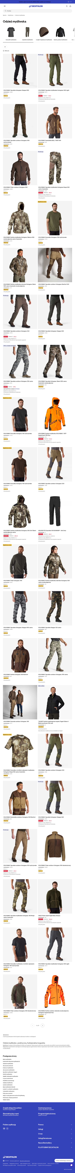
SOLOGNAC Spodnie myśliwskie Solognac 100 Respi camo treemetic (19, 916)
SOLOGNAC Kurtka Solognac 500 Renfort (16, 674)
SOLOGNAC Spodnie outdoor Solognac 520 (16, 331)
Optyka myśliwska (8, 1082)
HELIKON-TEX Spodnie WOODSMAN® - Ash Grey (52, 530)
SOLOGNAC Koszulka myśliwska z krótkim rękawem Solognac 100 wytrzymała (19, 964)
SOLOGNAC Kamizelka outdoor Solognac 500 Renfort (19, 817)
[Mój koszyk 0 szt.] (70, 6)
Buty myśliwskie (7, 1059)
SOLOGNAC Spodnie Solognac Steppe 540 (51, 817)
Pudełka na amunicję (8, 1080)
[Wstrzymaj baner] (68, 2)
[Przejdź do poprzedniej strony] (32, 1025)
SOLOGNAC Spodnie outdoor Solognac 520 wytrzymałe (20, 865)
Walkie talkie (6, 1099)
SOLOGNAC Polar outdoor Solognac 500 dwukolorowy (54, 865)
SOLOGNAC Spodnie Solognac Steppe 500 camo (18, 627)
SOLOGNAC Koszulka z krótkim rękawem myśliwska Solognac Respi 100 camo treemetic (19, 771)
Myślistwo (5, 1045)
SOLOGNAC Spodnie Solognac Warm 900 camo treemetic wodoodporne (52, 382)
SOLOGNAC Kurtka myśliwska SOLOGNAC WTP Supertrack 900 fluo (52, 434)
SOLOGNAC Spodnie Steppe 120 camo (49, 627)
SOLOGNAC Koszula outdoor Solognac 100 (16, 721)
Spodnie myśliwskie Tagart (10, 1072)
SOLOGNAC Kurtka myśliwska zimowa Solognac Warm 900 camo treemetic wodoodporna (20, 285)
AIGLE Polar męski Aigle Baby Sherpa (49, 915)
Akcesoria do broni (8, 1065)
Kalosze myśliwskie (8, 1067)
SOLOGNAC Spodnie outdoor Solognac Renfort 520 (53, 284)
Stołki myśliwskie (7, 1074)
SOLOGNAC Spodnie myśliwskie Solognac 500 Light (53, 90)
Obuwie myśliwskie (8, 1063)
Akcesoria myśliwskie (8, 1070)
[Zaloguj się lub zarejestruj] (67, 6)
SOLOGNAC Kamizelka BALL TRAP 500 (49, 140)
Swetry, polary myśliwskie (60, 39)
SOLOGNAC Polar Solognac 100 (13, 580)
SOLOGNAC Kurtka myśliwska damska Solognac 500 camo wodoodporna (54, 581)
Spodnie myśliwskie (27, 39)
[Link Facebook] (4, 1128)
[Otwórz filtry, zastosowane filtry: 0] (5, 47)
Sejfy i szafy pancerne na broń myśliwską (14, 1095)
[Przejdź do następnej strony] (42, 1025)
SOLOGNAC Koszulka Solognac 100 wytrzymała (52, 237)
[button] (50, 97)
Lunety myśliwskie (7, 1084)
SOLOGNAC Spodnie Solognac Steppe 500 (16, 90)
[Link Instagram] (7, 1128)
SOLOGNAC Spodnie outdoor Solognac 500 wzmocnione (17, 141)
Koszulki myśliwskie (11, 39)
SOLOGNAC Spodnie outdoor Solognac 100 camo (18, 381)
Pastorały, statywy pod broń (10, 1097)
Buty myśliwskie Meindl (9, 1087)
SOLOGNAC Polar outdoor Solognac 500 (15, 187)
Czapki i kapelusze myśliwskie (44, 39)
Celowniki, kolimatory (8, 1091)
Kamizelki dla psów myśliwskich (11, 1061)
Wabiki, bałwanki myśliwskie (10, 1076)
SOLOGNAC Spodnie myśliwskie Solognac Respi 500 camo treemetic (54, 188)
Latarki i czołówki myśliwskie (10, 1089)
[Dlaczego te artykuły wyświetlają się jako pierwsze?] (3, 51)
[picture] (20, 71)
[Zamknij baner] (71, 2)
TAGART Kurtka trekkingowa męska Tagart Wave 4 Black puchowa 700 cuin (53, 722)
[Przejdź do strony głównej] (36, 6)
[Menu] (4, 6)
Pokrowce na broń (7, 1093)
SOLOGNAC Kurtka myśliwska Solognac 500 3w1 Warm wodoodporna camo (20, 531)
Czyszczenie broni (8, 1078)
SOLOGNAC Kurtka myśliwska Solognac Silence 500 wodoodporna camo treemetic (19, 238)
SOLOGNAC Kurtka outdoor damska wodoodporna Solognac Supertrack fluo (53, 1011)
